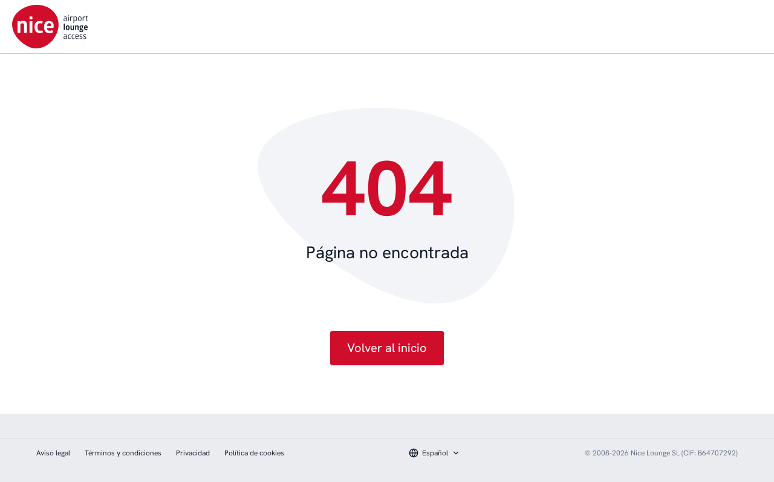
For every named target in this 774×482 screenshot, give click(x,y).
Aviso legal (53, 453)
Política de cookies (254, 453)
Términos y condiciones (123, 453)
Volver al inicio (387, 348)
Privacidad (193, 453)
